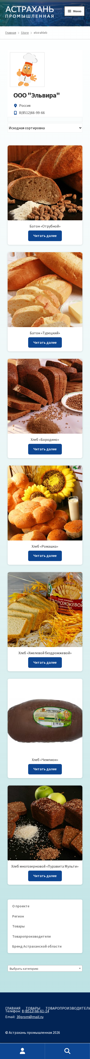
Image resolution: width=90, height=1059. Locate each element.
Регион (18, 916)
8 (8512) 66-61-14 (35, 1011)
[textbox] (45, 968)
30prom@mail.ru (30, 1016)
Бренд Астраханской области (37, 946)
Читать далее (45, 235)
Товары (18, 926)
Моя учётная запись (22, 1051)
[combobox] (45, 968)
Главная (10, 33)
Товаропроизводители (31, 936)
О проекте (20, 906)
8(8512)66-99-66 (32, 112)
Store (25, 33)
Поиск (67, 1051)
